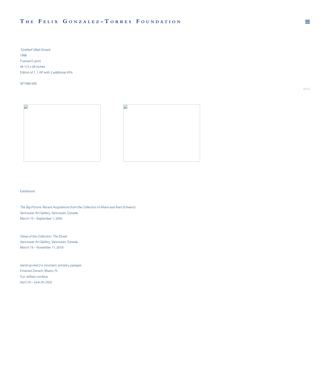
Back (306, 88)
